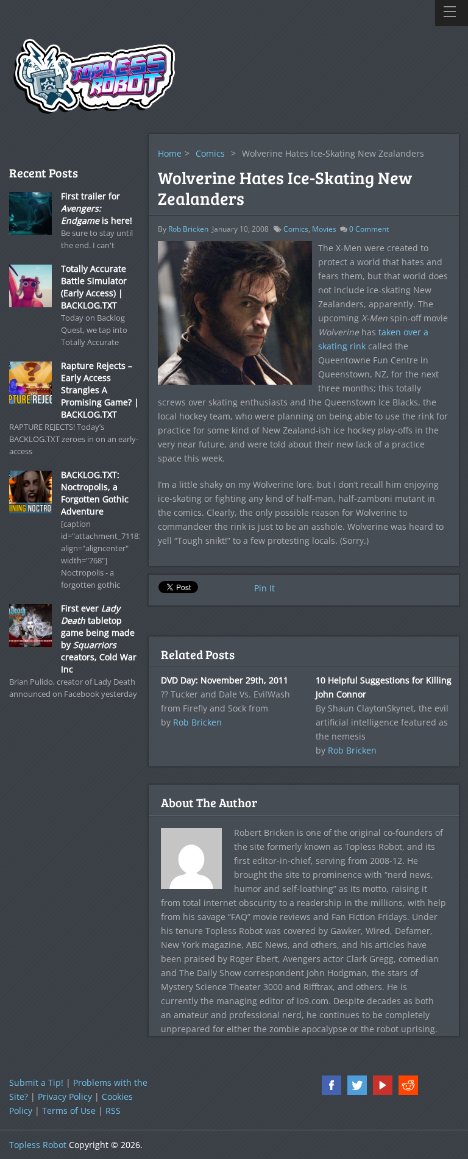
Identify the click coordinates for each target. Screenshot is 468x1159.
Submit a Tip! (36, 1082)
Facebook (331, 1085)
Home (170, 153)
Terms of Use (69, 1110)
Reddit (408, 1085)
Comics (210, 153)
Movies (324, 229)
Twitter (357, 1085)
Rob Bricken (188, 229)
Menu (451, 13)
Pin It (264, 588)
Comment (369, 229)
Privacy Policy (65, 1096)
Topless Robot (37, 1144)
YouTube (382, 1085)
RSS (113, 1110)
